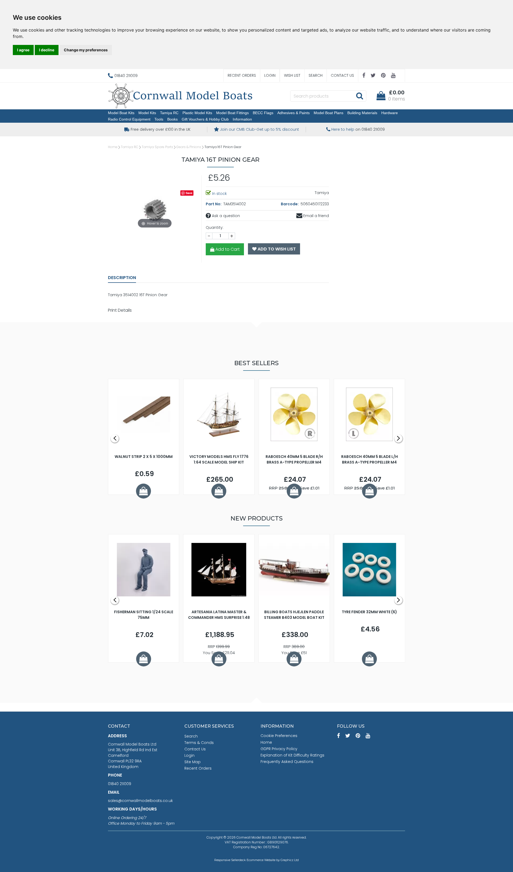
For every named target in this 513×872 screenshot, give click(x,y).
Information (242, 119)
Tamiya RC (169, 113)
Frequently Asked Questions (287, 761)
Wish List (292, 75)
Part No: (214, 204)
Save (189, 193)
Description (122, 278)
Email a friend (315, 215)
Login (269, 75)
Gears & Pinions (188, 147)
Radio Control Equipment (129, 119)
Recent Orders (242, 75)
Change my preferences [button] (86, 50)
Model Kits (147, 113)
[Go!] (359, 96)
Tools (158, 119)
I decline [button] (46, 50)
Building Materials (362, 113)
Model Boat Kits (121, 113)
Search (315, 75)
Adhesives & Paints (293, 113)
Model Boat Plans (328, 113)
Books (172, 119)
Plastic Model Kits (197, 113)
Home (113, 147)
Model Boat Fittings (232, 113)
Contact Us (342, 75)
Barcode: (290, 204)
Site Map (192, 762)
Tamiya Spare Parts (157, 147)
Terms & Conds (199, 742)
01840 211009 (119, 783)
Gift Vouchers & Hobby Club (205, 119)
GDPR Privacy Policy (279, 748)
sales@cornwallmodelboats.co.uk (140, 800)
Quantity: (214, 227)
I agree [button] (23, 50)
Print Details (120, 310)
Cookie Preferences (279, 735)
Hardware (389, 113)
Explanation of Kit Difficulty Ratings (292, 755)
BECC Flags (263, 113)
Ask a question (225, 215)
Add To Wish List (276, 249)
